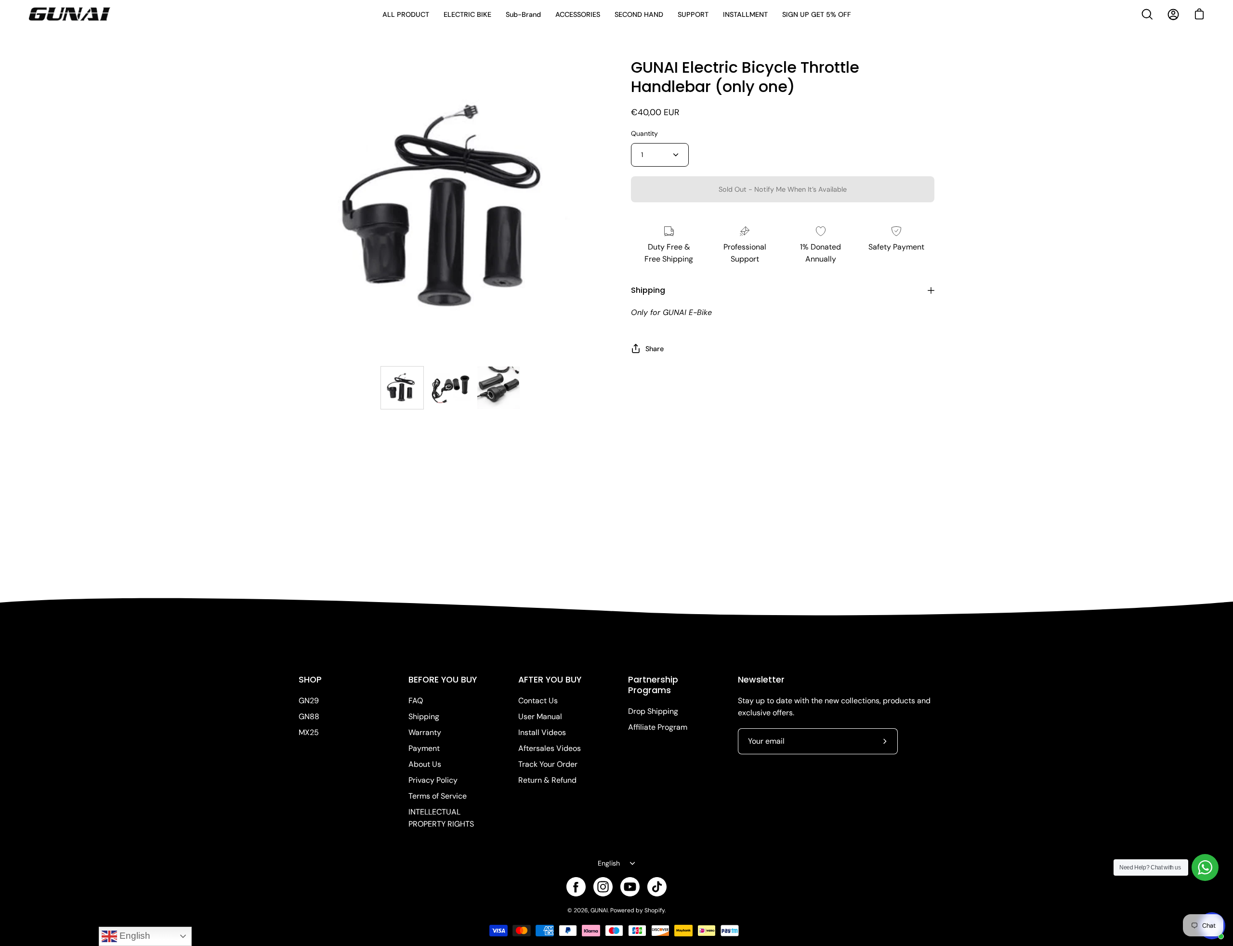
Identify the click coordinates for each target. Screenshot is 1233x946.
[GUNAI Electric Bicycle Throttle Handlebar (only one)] (402, 387)
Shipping (648, 290)
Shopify (654, 910)
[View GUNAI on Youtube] (630, 886)
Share (654, 348)
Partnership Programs (653, 685)
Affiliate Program (657, 727)
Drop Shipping (653, 711)
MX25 (309, 732)
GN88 (309, 716)
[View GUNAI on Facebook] (576, 886)
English (609, 863)
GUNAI (599, 910)
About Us (424, 764)
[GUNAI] (70, 14)
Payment (424, 748)
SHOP (310, 679)
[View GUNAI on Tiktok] (657, 886)
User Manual (540, 716)
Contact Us (538, 701)
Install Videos (542, 732)
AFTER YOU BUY (549, 679)
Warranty (424, 732)
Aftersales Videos (549, 748)
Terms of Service (437, 796)
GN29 (309, 701)
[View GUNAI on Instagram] (603, 886)
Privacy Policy (433, 780)
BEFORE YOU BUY (442, 679)
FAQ (415, 701)
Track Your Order (547, 764)
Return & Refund (547, 780)
